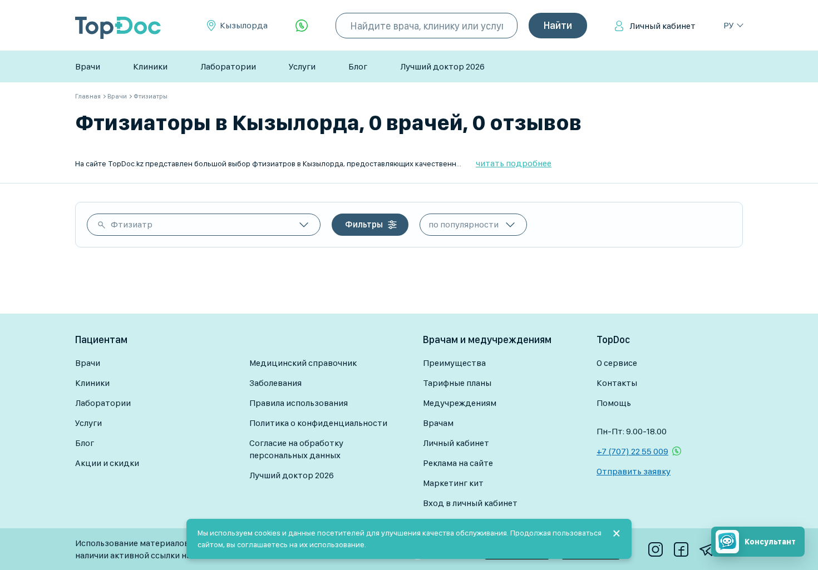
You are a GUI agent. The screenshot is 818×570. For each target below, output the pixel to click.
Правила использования (298, 403)
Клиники (150, 66)
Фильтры (364, 224)
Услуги (302, 66)
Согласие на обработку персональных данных (296, 449)
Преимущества (454, 363)
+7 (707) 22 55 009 (632, 451)
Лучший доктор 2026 (442, 66)
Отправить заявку (634, 471)
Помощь (614, 403)
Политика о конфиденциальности (318, 423)
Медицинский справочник (303, 363)
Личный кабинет (662, 26)
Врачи (87, 66)
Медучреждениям (459, 403)
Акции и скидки (107, 463)
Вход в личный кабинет (470, 503)
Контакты (617, 383)
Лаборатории (228, 66)
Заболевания (275, 383)
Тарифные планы (457, 383)
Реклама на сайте (458, 463)
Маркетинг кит (453, 483)
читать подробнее (513, 163)
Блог (357, 66)
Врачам (438, 423)
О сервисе (617, 363)
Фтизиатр (131, 224)
